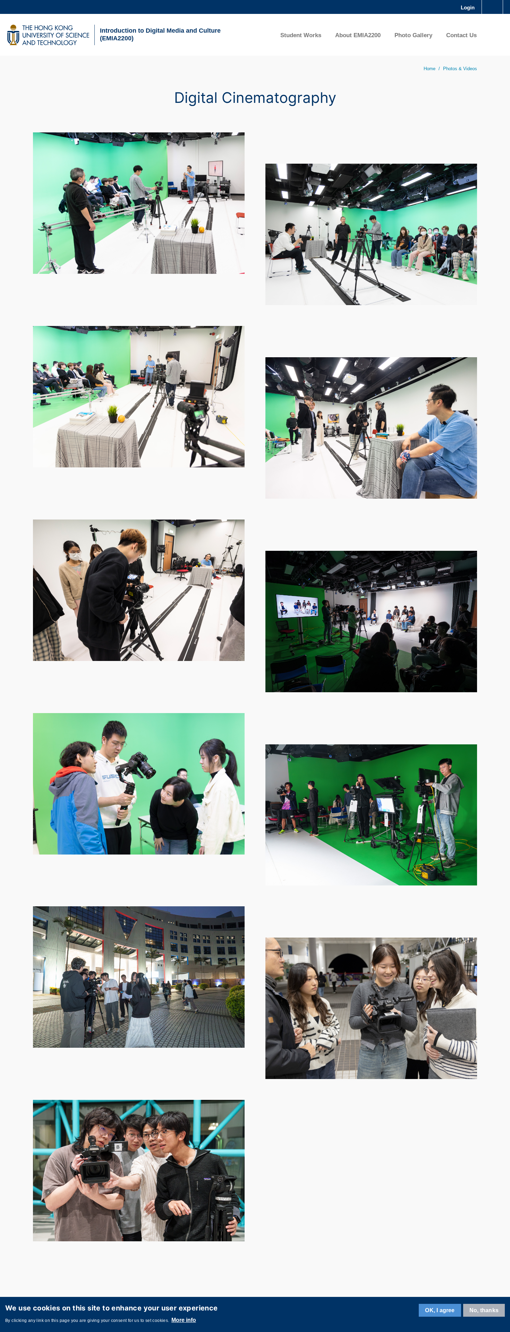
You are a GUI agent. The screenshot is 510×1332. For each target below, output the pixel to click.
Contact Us (461, 35)
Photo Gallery (413, 35)
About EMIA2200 (358, 35)
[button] (139, 203)
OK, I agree (439, 1310)
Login (468, 7)
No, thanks (484, 1310)
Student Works (300, 35)
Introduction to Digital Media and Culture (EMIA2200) (160, 34)
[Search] (493, 35)
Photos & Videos (460, 68)
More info (183, 1320)
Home (429, 68)
